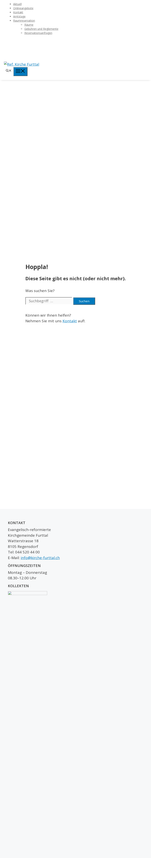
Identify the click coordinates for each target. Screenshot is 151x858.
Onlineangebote (23, 8)
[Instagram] (75, 48)
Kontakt (18, 12)
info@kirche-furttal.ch (40, 557)
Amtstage (19, 16)
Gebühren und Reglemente (41, 29)
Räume (28, 25)
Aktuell (17, 4)
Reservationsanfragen (38, 33)
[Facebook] (75, 41)
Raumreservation (24, 20)
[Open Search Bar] (8, 71)
